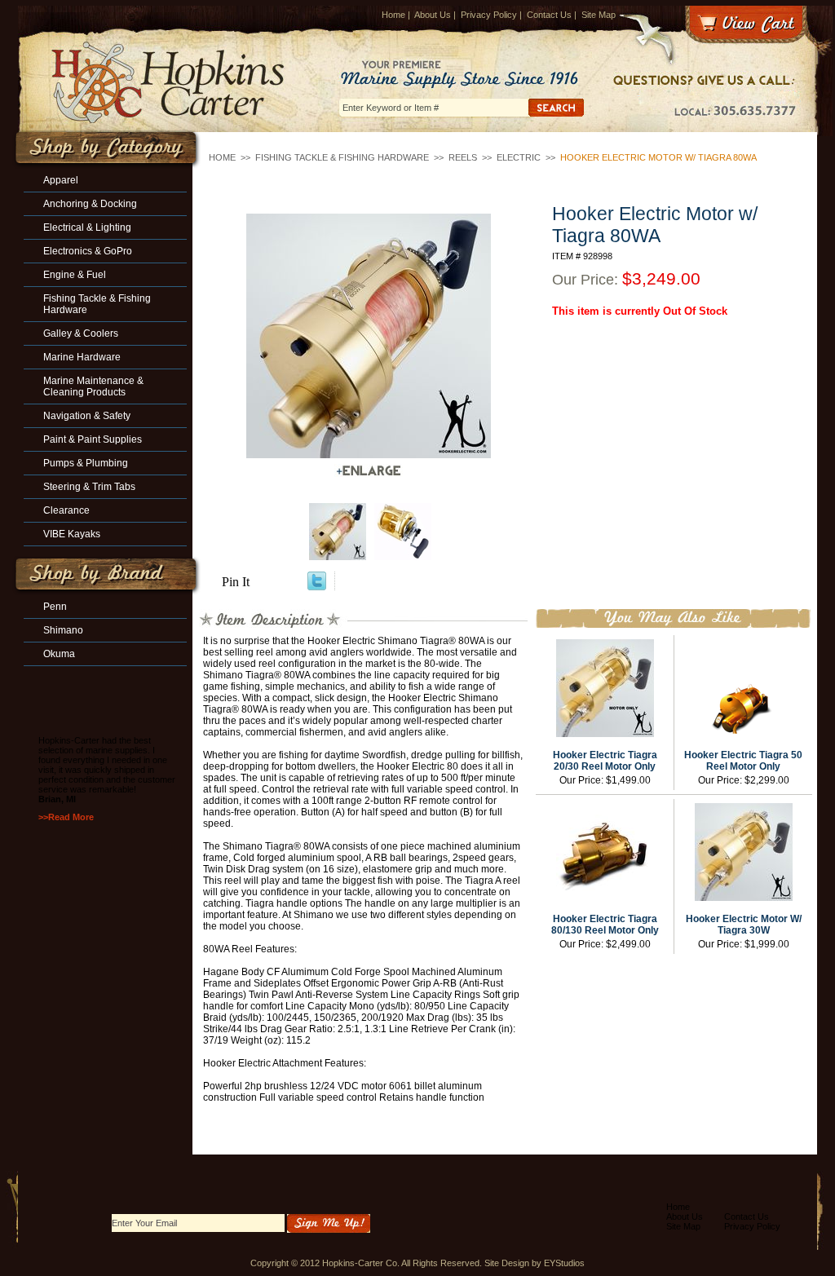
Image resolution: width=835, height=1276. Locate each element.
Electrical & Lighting (87, 227)
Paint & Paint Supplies (92, 439)
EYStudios (564, 1263)
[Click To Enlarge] (368, 471)
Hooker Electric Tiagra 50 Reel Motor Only (743, 760)
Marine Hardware (82, 357)
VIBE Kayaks (71, 534)
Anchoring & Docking (90, 204)
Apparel (60, 180)
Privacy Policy (489, 15)
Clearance (66, 510)
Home (393, 15)
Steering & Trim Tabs (89, 486)
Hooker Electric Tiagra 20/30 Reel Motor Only (605, 760)
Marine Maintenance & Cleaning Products (93, 386)
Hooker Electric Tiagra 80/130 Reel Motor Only (605, 924)
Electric (519, 157)
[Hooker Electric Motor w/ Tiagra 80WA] (368, 336)
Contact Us (549, 15)
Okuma (59, 654)
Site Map (598, 15)
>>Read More (66, 817)
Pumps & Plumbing (85, 463)
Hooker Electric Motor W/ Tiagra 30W (744, 924)
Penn (55, 606)
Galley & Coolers (80, 333)
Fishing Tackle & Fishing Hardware (342, 157)
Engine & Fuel (74, 274)
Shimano (63, 630)
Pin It (236, 582)
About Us (432, 15)
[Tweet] (316, 586)
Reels (462, 157)
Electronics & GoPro (87, 251)
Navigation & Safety (86, 416)
